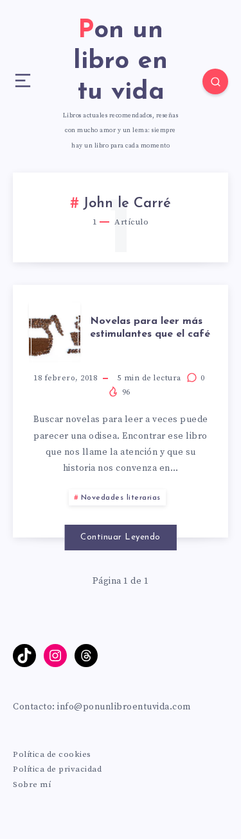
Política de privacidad (57, 769)
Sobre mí (32, 784)
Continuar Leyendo (120, 537)
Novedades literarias (121, 498)
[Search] (215, 81)
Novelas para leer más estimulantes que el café (150, 327)
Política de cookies (52, 754)
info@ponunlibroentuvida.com (124, 707)
